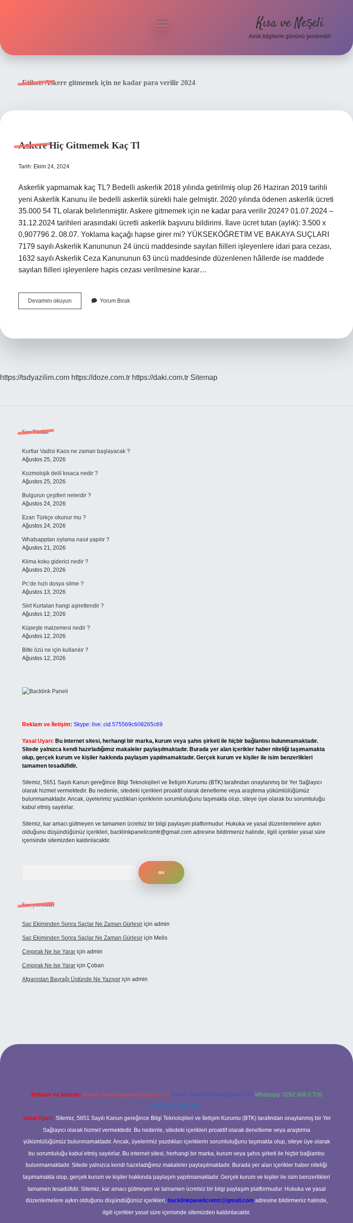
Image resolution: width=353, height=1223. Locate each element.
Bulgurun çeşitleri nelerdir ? (56, 495)
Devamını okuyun (54, 303)
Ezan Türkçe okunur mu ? (54, 517)
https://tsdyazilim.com (34, 377)
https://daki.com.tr (160, 377)
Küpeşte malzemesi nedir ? (56, 628)
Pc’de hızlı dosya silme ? (53, 583)
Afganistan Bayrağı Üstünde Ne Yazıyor (71, 979)
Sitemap (203, 377)
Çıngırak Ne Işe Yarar (48, 951)
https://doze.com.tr (100, 377)
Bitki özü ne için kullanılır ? (55, 650)
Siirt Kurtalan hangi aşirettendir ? (63, 606)
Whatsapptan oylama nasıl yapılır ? (65, 539)
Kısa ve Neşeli (290, 23)
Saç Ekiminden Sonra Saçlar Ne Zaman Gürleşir (82, 924)
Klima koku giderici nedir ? (55, 561)
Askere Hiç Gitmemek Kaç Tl (79, 145)
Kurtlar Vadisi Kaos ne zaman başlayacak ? (76, 451)
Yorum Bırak (115, 301)
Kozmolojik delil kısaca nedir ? (60, 473)
